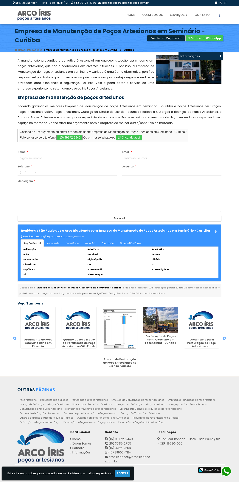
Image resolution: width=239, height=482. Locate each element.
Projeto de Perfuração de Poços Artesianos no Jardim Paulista (119, 362)
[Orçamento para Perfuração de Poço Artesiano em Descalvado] (201, 322)
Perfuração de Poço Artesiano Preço (40, 422)
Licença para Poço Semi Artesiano (187, 404)
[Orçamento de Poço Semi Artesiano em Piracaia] (38, 322)
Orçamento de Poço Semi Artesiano (40, 413)
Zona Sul (90, 243)
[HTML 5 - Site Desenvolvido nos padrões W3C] (161, 470)
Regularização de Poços (54, 399)
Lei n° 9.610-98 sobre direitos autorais (145, 293)
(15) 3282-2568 (120, 448)
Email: (127, 152)
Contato (202, 15)
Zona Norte (53, 243)
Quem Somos (152, 15)
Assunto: (129, 166)
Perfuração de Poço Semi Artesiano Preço (141, 422)
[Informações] (219, 15)
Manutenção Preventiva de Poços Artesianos (90, 408)
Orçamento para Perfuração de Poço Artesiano (90, 413)
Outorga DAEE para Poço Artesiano (140, 413)
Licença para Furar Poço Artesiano (91, 404)
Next (224, 338)
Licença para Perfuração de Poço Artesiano (139, 404)
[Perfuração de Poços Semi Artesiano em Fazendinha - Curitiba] (160, 320)
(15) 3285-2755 (120, 443)
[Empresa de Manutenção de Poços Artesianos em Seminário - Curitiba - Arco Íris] (34, 15)
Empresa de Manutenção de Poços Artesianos (137, 399)
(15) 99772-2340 (85, 3)
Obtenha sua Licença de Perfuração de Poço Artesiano (151, 408)
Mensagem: (26, 181)
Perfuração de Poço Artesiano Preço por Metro (89, 422)
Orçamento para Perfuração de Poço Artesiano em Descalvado (201, 344)
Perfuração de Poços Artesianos (90, 399)
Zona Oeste (72, 243)
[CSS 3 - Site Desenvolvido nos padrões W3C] (175, 470)
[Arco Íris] (40, 445)
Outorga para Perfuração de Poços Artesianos (103, 417)
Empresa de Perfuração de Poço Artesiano (191, 399)
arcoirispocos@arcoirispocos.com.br (125, 3)
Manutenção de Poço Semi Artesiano (41, 408)
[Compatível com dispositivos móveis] (190, 470)
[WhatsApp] (225, 3)
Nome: (23, 152)
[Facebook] (216, 3)
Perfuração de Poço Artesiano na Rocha (156, 417)
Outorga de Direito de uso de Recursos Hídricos (46, 417)
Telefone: (25, 166)
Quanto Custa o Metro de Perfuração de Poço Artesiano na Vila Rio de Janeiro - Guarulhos (79, 344)
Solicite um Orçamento (166, 38)
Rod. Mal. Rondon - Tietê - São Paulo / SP (42, 3)
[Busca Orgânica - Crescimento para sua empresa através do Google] (209, 470)
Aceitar (122, 473)
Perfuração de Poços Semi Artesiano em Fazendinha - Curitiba (160, 339)
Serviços (177, 15)
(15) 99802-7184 (120, 452)
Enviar (118, 218)
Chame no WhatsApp (205, 38)
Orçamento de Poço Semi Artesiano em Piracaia (38, 343)
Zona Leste (107, 243)
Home (131, 15)
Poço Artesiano (28, 399)
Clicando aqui (130, 137)
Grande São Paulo (130, 243)
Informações (81, 452)
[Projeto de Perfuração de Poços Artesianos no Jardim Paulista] (119, 331)
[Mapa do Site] (150, 469)
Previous (15, 338)
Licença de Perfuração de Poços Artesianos (44, 404)
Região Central (32, 243)
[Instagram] (221, 3)
